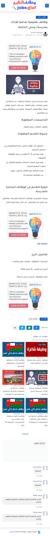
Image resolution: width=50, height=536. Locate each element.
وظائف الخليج (14, 532)
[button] (36, 328)
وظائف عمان (42, 17)
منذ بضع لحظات (41, 358)
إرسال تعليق (39, 443)
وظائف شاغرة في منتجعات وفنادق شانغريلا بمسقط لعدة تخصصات (13, 391)
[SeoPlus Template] (39, 532)
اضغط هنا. (42, 244)
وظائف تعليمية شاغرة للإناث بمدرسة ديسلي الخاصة (38, 391)
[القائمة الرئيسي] (47, 5)
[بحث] (3, 5)
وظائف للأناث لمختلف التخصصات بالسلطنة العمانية (15, 363)
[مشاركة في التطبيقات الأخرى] (15, 328)
